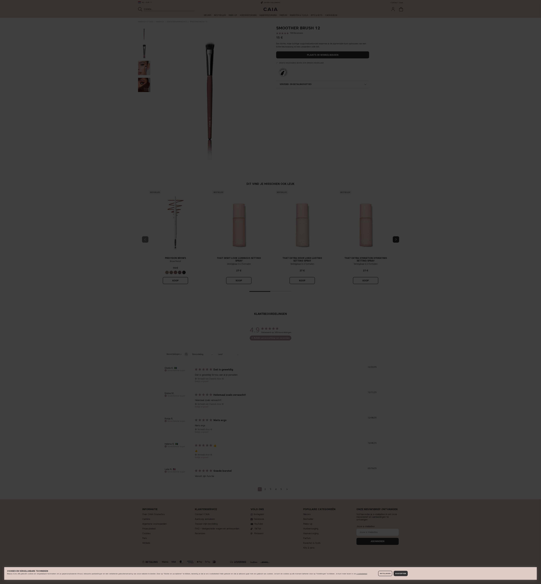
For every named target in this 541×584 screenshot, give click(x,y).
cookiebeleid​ (361, 574)
